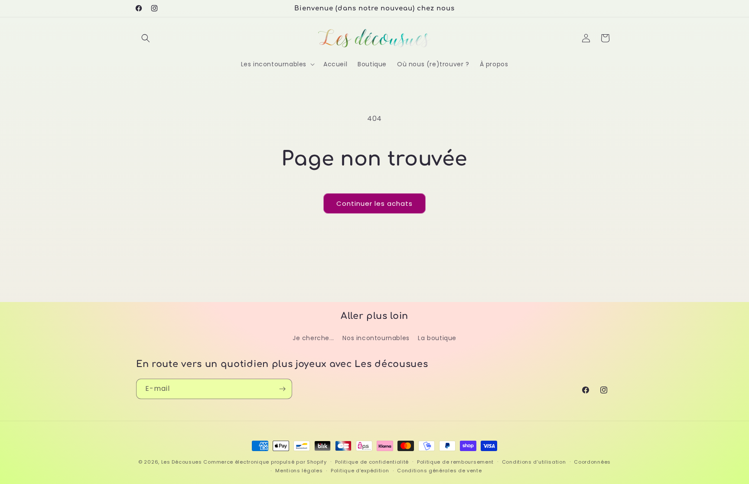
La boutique (437, 338)
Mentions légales (298, 470)
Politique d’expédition (360, 470)
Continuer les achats (374, 203)
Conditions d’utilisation (534, 461)
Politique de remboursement (455, 461)
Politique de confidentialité (372, 461)
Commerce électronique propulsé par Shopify (264, 461)
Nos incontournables (375, 338)
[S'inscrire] (282, 389)
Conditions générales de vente (439, 470)
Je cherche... (313, 338)
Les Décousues (181, 461)
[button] (145, 38)
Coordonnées (592, 461)
